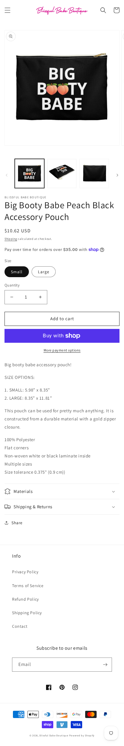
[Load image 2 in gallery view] (62, 173)
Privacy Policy (25, 571)
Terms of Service (28, 585)
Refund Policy (25, 599)
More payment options (62, 350)
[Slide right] (117, 175)
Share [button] (17, 522)
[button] (7, 10)
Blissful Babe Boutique (53, 735)
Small (17, 271)
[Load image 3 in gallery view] (94, 173)
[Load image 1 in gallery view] (29, 173)
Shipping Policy (27, 612)
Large (43, 271)
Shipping (11, 239)
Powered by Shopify (82, 735)
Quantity (12, 285)
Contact (19, 626)
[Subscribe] (105, 665)
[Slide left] (6, 175)
